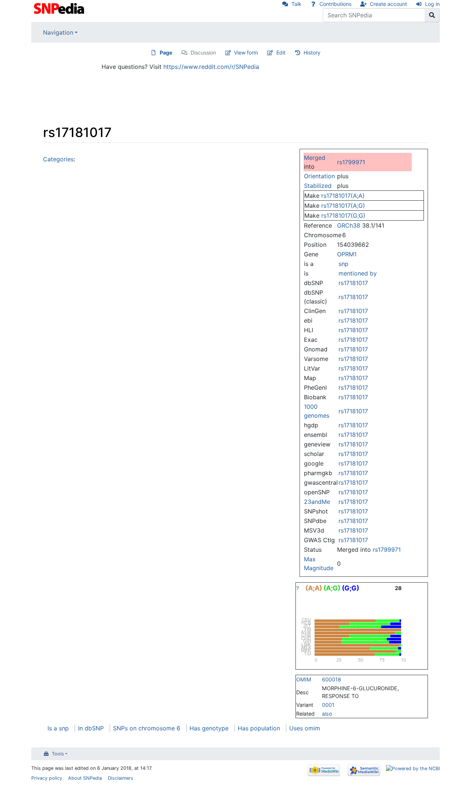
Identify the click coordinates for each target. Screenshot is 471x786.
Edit (281, 52)
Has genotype (209, 728)
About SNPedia (85, 778)
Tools (58, 754)
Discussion (203, 52)
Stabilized (318, 185)
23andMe (317, 501)
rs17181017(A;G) (343, 205)
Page (166, 52)
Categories (58, 159)
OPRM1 (347, 254)
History (312, 52)
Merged (314, 157)
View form (246, 52)
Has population (259, 728)
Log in (432, 4)
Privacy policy (46, 778)
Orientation (319, 176)
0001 (328, 705)
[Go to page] (432, 15)
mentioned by (358, 273)
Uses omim (304, 728)
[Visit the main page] (59, 7)
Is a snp (58, 728)
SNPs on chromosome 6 (146, 728)
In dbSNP (91, 728)
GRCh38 (348, 225)
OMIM (303, 679)
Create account (388, 4)
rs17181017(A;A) (343, 195)
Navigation (58, 32)
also (327, 713)
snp (343, 263)
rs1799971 (351, 162)
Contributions (335, 4)
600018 (331, 679)
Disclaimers (120, 778)
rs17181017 (353, 283)
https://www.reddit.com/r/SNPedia (211, 66)
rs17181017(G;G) (343, 215)
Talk (296, 4)
